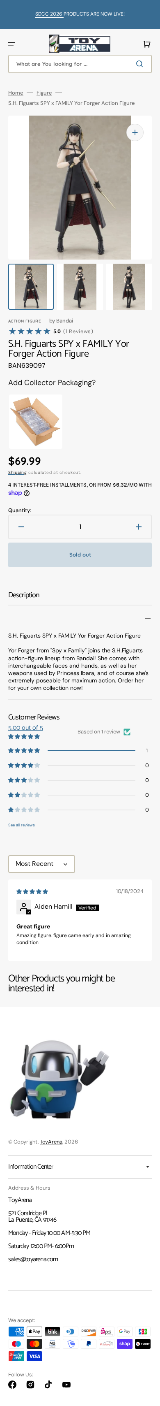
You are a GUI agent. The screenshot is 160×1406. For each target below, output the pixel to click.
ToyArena (51, 1141)
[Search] (141, 64)
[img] (32, 892)
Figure (44, 92)
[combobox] (80, 64)
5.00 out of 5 (25, 727)
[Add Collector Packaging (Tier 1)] (29, 422)
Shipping (17, 472)
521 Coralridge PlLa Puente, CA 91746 (32, 1216)
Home (15, 92)
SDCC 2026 (49, 14)
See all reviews (21, 825)
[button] (11, 44)
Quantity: (19, 510)
